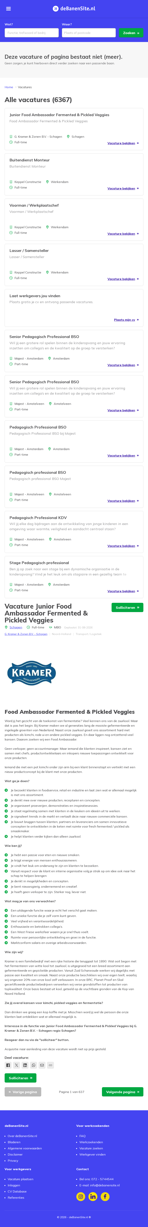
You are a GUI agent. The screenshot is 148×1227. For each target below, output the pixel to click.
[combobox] (32, 32)
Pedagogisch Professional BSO (37, 427)
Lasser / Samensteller (29, 250)
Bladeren (14, 1142)
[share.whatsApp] (33, 1065)
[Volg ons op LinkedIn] (93, 1196)
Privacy (13, 1160)
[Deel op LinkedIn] (25, 1065)
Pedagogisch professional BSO (37, 472)
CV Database (17, 1191)
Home (9, 87)
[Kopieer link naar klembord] (50, 1065)
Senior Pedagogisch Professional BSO (44, 336)
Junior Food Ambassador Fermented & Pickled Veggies (59, 114)
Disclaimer (15, 1154)
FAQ (82, 1136)
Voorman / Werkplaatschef (34, 205)
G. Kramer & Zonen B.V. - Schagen (26, 634)
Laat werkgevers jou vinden (34, 295)
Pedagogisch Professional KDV (38, 517)
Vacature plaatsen (20, 1179)
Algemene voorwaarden (25, 1148)
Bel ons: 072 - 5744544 (96, 1179)
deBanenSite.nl (78, 1217)
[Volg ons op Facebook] (105, 1196)
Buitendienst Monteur (29, 160)
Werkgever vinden (92, 1154)
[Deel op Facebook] (8, 1065)
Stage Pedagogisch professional (39, 562)
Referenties (16, 1197)
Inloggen (14, 1185)
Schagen (16, 627)
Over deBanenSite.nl (22, 1136)
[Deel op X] (16, 1065)
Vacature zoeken (91, 1148)
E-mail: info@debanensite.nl (99, 1185)
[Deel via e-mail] (42, 1065)
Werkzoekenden (91, 1142)
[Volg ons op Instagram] (80, 1196)
